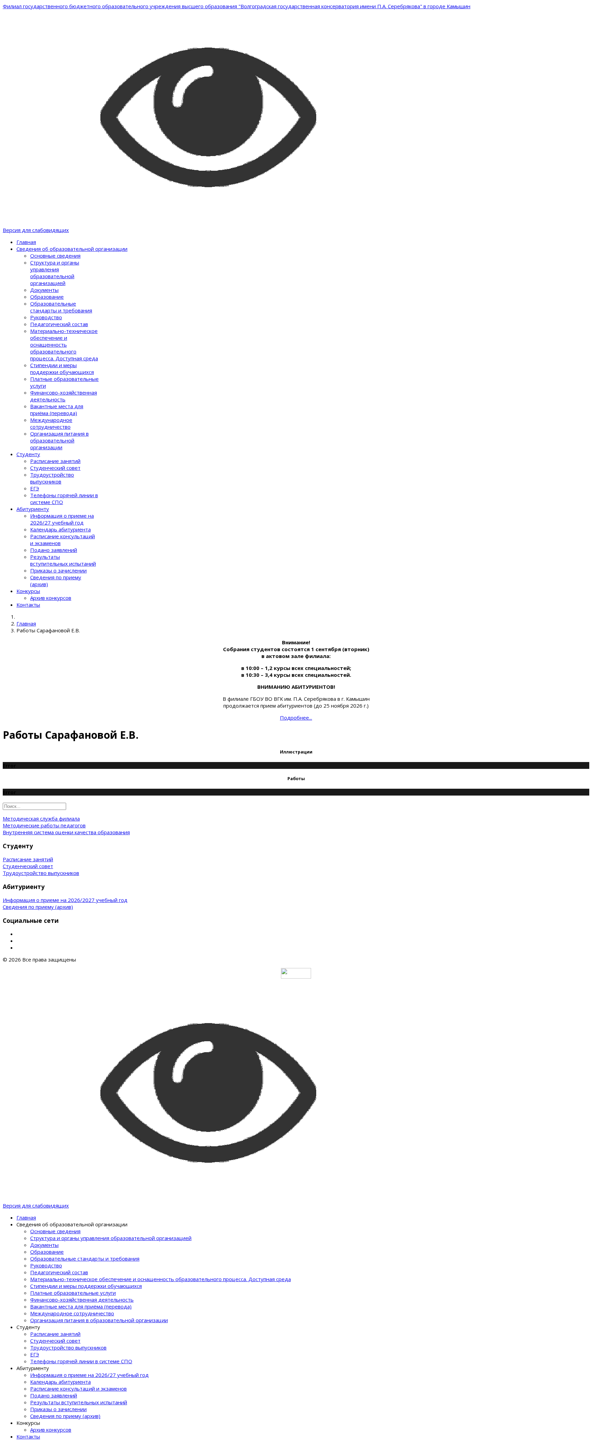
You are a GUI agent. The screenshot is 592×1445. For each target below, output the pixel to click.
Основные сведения (55, 255)
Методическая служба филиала (41, 818)
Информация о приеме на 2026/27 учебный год (62, 519)
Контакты (28, 604)
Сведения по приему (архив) (38, 906)
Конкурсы (28, 591)
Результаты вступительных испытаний (63, 560)
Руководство (46, 317)
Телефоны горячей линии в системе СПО (81, 1361)
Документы (44, 289)
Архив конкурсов (50, 597)
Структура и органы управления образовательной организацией (54, 272)
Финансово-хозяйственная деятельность (63, 396)
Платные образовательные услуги (73, 1292)
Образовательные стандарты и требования (61, 307)
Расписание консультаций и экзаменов (78, 1388)
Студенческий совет (55, 467)
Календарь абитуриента (60, 529)
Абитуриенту (32, 508)
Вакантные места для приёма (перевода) (56, 409)
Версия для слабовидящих (36, 230)
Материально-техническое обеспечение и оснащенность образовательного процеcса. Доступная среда (64, 344)
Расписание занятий (55, 460)
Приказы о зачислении (58, 570)
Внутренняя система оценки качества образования (66, 832)
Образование (47, 296)
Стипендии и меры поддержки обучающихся (62, 368)
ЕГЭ (34, 488)
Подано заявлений (53, 549)
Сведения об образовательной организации (71, 248)
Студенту (28, 454)
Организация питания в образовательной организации (59, 440)
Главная (26, 241)
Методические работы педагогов (44, 825)
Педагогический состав (59, 324)
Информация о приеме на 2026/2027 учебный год (65, 899)
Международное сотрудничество (51, 423)
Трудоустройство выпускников (52, 478)
